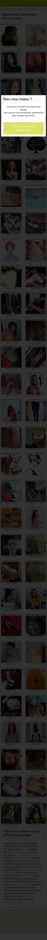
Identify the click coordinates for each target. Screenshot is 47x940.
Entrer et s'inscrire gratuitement (23, 128)
